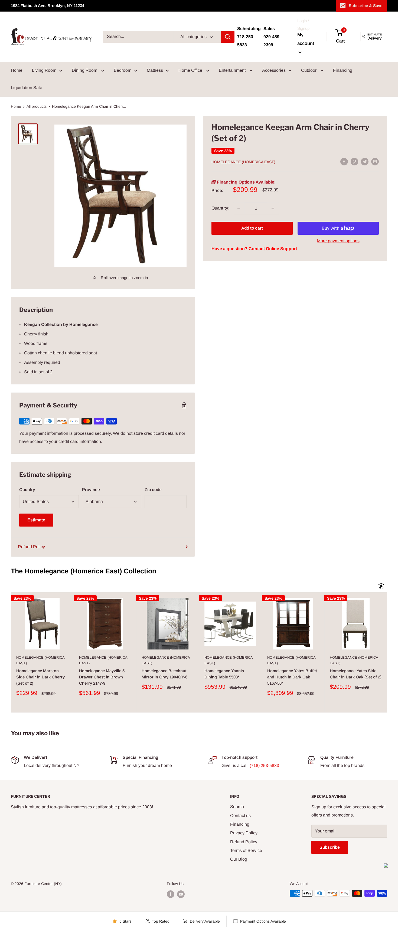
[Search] (227, 37)
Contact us (240, 815)
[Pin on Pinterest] (354, 162)
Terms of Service (246, 850)
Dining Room (85, 70)
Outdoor (309, 70)
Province (91, 489)
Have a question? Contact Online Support (254, 249)
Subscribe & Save (365, 5)
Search (237, 806)
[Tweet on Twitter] (364, 162)
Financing (342, 70)
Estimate (36, 520)
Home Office (190, 70)
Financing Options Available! (246, 182)
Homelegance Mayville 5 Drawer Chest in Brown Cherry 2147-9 (102, 677)
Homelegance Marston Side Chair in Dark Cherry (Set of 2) (40, 677)
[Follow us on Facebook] (170, 894)
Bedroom (122, 70)
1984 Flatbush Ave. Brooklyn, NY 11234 (47, 5)
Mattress (155, 70)
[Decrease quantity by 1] (238, 208)
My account (305, 39)
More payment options (338, 241)
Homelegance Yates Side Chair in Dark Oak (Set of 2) (355, 673)
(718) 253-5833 (264, 765)
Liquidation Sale (26, 87)
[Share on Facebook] (344, 162)
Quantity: (220, 208)
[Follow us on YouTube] (181, 894)
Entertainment (233, 70)
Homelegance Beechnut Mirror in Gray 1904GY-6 (164, 673)
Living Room (44, 70)
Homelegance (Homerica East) (243, 162)
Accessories (274, 70)
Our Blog (238, 859)
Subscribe (329, 847)
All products (37, 106)
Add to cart (252, 228)
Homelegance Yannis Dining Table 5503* (224, 673)
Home (16, 70)
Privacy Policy (243, 833)
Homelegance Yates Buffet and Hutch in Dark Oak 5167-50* (292, 677)
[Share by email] (375, 162)
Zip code (153, 489)
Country (27, 489)
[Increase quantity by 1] (273, 208)
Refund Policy (31, 546)
